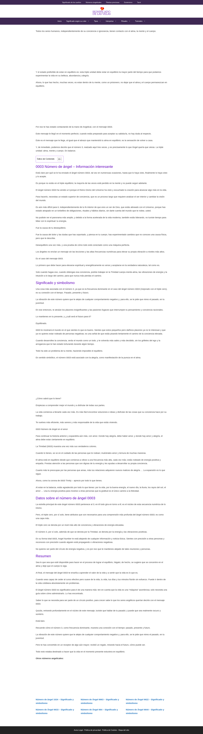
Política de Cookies (109, 730)
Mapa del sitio (124, 730)
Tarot (139, 2)
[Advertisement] (101, 52)
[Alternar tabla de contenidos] (58, 159)
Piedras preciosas (112, 2)
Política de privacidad (92, 730)
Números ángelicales (93, 2)
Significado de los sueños (71, 2)
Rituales (124, 21)
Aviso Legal (78, 730)
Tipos (96, 21)
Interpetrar (110, 21)
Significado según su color (76, 21)
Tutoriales (138, 21)
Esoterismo (128, 2)
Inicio (60, 21)
